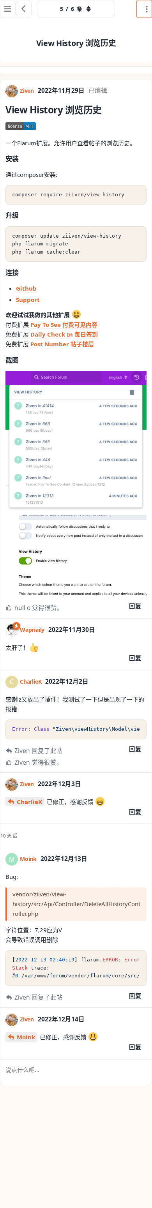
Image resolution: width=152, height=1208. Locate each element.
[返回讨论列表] (24, 9)
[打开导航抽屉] (8, 9)
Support (28, 299)
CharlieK (29, 802)
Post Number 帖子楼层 (62, 344)
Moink (26, 1037)
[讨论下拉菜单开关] (144, 9)
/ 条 (71, 8)
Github (26, 288)
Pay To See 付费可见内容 (63, 324)
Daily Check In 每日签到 (64, 334)
